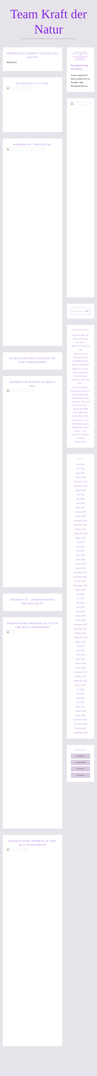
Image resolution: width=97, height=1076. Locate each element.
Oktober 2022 (80, 633)
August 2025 (80, 490)
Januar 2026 (80, 477)
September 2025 (80, 486)
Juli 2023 (80, 594)
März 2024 (80, 560)
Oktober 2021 (80, 676)
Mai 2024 (80, 551)
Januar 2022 (80, 668)
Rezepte (80, 769)
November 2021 (80, 672)
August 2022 (80, 642)
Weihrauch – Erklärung (32, 144)
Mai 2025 (80, 499)
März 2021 (80, 707)
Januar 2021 (80, 715)
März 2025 (80, 508)
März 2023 (80, 611)
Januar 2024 (80, 568)
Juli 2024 (80, 542)
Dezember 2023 (80, 573)
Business (80, 756)
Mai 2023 (80, 603)
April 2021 (80, 702)
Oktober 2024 (80, 529)
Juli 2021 (80, 689)
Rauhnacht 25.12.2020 (32, 83)
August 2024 (80, 538)
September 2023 (80, 585)
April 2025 (80, 503)
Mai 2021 (80, 698)
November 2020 (80, 724)
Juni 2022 (80, 650)
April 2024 (80, 555)
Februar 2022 (80, 663)
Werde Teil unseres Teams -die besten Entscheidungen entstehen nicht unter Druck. (80, 376)
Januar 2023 (80, 620)
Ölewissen (80, 762)
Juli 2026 (80, 464)
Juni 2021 (80, 694)
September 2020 (80, 733)
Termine (80, 775)
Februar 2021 (80, 711)
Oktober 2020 (80, 728)
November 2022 (80, 629)
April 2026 (80, 473)
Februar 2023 (80, 616)
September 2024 (80, 534)
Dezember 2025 (80, 482)
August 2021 (80, 685)
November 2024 (80, 525)
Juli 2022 (80, 646)
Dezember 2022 (80, 624)
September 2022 (80, 637)
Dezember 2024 (80, 521)
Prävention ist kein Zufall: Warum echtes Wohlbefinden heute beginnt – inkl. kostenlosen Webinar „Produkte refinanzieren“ (80, 431)
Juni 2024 (80, 547)
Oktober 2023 (80, 581)
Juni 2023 (80, 598)
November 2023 (80, 577)
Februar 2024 (80, 564)
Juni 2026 (80, 469)
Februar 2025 (80, 512)
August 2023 (80, 590)
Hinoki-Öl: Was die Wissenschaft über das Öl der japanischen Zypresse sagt (80, 342)
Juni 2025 (80, 495)
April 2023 (80, 607)
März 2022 (80, 659)
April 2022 (80, 655)
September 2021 (80, 681)
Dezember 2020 (80, 720)
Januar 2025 (80, 516)
